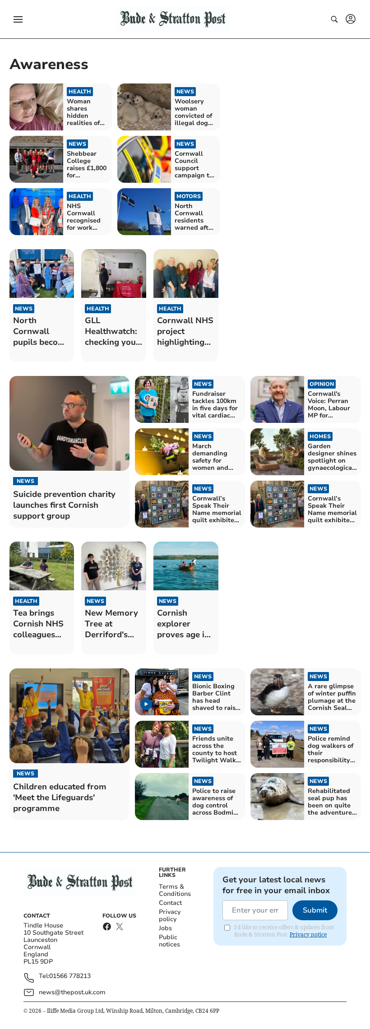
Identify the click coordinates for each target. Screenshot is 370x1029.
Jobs (165, 928)
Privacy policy (169, 915)
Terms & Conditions (175, 890)
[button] (18, 19)
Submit (315, 910)
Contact (170, 903)
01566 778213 (70, 976)
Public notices (169, 941)
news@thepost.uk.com (72, 992)
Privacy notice (308, 934)
